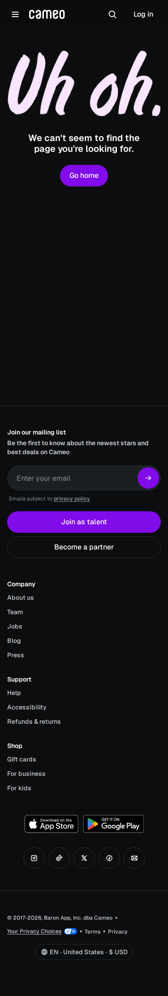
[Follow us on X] (84, 858)
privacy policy (72, 498)
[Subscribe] (148, 478)
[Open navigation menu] (15, 14)
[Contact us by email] (134, 858)
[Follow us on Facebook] (109, 858)
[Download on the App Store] (51, 824)
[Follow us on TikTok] (59, 858)
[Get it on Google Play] (113, 824)
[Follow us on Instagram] (34, 858)
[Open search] (112, 14)
